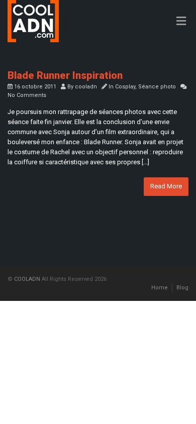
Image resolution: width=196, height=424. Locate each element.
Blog (182, 287)
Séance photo (157, 86)
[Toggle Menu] (181, 22)
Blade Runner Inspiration (65, 75)
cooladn (86, 86)
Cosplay (125, 86)
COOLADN (27, 279)
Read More (166, 186)
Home (159, 287)
